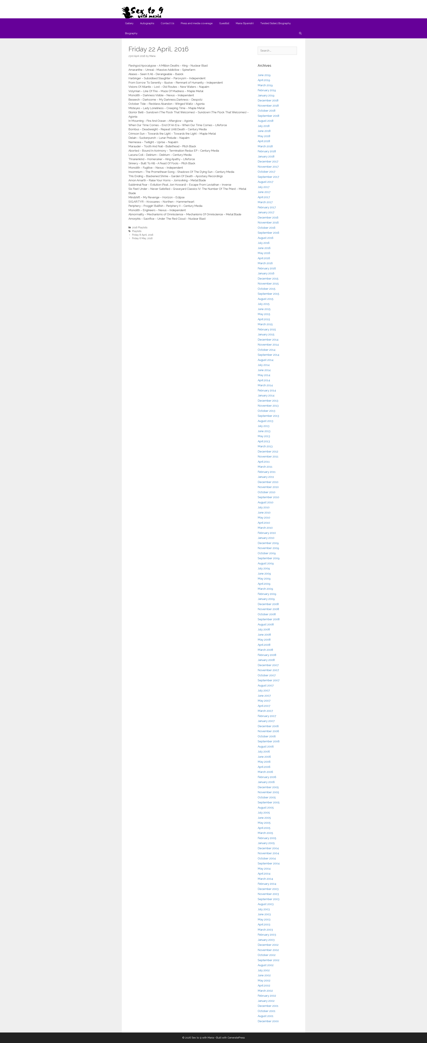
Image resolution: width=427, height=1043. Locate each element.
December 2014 (268, 339)
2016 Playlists (139, 227)
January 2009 (266, 599)
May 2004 (264, 868)
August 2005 (266, 807)
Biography (131, 33)
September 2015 (268, 293)
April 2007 (264, 705)
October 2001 (266, 1011)
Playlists (136, 231)
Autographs (147, 23)
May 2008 (264, 639)
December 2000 (268, 1021)
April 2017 (264, 197)
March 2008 (265, 649)
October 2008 (267, 614)
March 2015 (265, 324)
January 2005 (266, 843)
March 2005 (265, 833)
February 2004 (267, 883)
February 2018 (267, 151)
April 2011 (264, 461)
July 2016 (264, 242)
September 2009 (269, 558)
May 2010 (264, 517)
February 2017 (267, 207)
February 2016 (267, 268)
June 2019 (264, 75)
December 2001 (268, 1005)
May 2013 (264, 436)
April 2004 (264, 873)
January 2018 (266, 156)
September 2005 (269, 802)
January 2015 (266, 334)
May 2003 (264, 919)
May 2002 (264, 980)
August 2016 (265, 237)
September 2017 (268, 176)
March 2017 (265, 202)
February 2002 (267, 995)
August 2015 (265, 299)
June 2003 (264, 914)
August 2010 (265, 502)
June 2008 (264, 634)
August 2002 (266, 965)
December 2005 (268, 787)
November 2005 (268, 792)
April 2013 (264, 441)
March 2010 (265, 527)
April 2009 (264, 583)
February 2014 (267, 390)
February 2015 (267, 329)
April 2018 (264, 141)
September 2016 (268, 232)
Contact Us (167, 23)
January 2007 (266, 721)
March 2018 (265, 146)
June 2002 (264, 975)
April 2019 (264, 80)
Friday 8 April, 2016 (142, 234)
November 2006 (268, 731)
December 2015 (268, 278)
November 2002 (268, 950)
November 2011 (268, 456)
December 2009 (268, 543)
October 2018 (266, 110)
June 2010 (264, 512)
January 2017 (266, 212)
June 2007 (264, 695)
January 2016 (266, 273)
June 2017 (264, 192)
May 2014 (264, 375)
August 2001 (265, 1016)
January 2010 (266, 538)
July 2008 (264, 629)
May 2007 (264, 700)
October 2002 (267, 955)
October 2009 (267, 553)
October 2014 (266, 349)
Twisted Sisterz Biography (275, 23)
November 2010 (268, 487)
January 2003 (266, 939)
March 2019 (265, 85)
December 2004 (268, 848)
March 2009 (265, 588)
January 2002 (266, 1000)
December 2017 (268, 161)
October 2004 (267, 858)
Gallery (129, 23)
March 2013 (265, 446)
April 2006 (264, 766)
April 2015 (264, 319)
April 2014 (264, 380)
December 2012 (268, 451)
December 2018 (268, 100)
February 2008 (267, 655)
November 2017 (268, 166)
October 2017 (266, 171)
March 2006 (265, 771)
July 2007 (264, 690)
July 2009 (264, 568)
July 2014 (264, 365)
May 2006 (264, 761)
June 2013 (264, 431)
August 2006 (266, 746)
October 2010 (266, 492)
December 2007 (268, 665)
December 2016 (268, 217)
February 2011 (267, 471)
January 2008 (266, 660)
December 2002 (268, 944)
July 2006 (264, 751)
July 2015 (264, 304)
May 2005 (264, 822)
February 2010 (267, 533)
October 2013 (266, 410)
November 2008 (268, 609)
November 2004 (268, 853)
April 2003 (264, 924)
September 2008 (269, 619)
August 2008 (266, 624)
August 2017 (265, 181)
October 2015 (266, 288)
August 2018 (265, 120)
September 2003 (268, 899)
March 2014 (265, 385)
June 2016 (264, 248)
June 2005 (264, 817)
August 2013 (265, 421)
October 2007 (267, 675)
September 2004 (269, 863)
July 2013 (263, 426)
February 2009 (267, 594)
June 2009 (264, 573)
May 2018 (264, 136)
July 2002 (264, 970)
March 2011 (265, 466)
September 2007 (268, 680)
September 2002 (268, 960)
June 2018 (264, 131)
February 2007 (267, 716)
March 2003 (265, 929)
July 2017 (263, 187)
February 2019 (267, 90)
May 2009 (264, 578)
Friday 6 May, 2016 (142, 238)
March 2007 (265, 710)
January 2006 (266, 782)
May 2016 (264, 253)
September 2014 (268, 354)
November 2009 (268, 548)
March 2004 (265, 878)
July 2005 (264, 812)
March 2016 (265, 263)
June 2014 (264, 370)
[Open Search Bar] (300, 33)
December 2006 (268, 726)
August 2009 (266, 563)
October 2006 (267, 736)
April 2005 (264, 828)
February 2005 (267, 838)
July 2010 (264, 507)
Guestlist (224, 23)
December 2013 (268, 400)
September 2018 (268, 115)
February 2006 (267, 777)
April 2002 (264, 985)
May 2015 (264, 314)
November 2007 (268, 670)
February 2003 (267, 934)
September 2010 (268, 497)
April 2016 (264, 258)
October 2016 (266, 227)
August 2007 (266, 685)
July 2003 (264, 909)
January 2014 (266, 395)
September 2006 (269, 741)
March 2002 (265, 990)
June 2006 (264, 756)
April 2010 (264, 522)
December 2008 (268, 604)
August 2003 (266, 904)
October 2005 (267, 797)
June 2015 (264, 309)
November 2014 (268, 344)
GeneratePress (236, 1037)
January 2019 (266, 95)
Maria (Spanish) (245, 23)
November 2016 (268, 222)
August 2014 (265, 360)
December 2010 (268, 482)
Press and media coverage (196, 23)
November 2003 (268, 894)
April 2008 (264, 644)
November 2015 (268, 283)
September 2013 (268, 415)
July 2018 (264, 126)
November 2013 (268, 405)
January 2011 (266, 476)
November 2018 (268, 105)
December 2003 (268, 889)
